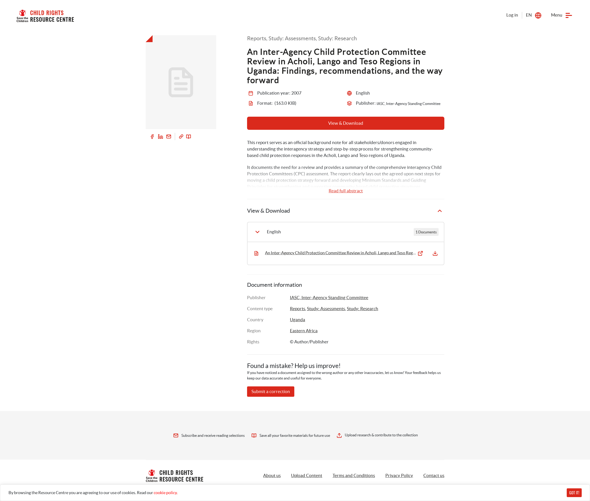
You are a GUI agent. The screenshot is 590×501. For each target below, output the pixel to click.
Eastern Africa (304, 330)
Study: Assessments (326, 308)
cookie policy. (166, 492)
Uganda (297, 319)
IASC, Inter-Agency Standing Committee (329, 297)
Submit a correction (270, 391)
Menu (556, 15)
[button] (306, 475)
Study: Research (362, 308)
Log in (512, 15)
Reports (297, 308)
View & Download (345, 123)
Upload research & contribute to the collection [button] (381, 435)
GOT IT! (574, 492)
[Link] (181, 136)
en (529, 15)
